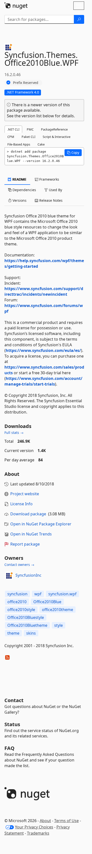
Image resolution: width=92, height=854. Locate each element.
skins (31, 633)
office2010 (16, 601)
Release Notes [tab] (50, 200)
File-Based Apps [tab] (18, 144)
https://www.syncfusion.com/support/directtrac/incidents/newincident (43, 291)
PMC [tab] (30, 129)
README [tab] (19, 179)
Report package (25, 544)
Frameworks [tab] (48, 179)
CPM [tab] (10, 136)
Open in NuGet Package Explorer (40, 524)
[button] (73, 152)
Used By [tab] (55, 189)
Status (12, 724)
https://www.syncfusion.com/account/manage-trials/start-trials (43, 381)
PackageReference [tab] (54, 129)
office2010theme (57, 609)
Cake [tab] (41, 144)
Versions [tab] (19, 200)
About (45, 820)
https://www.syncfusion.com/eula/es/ (43, 350)
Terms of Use (66, 820)
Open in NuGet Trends (31, 534)
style (58, 625)
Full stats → (14, 432)
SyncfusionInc (28, 575)
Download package (28, 514)
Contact (14, 700)
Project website (24, 493)
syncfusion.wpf (62, 594)
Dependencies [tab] (24, 189)
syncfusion (17, 594)
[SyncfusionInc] (9, 575)
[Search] (79, 19)
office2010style (21, 609)
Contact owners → (19, 564)
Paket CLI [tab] (28, 136)
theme (13, 633)
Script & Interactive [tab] (56, 136)
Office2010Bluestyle (25, 617)
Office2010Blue (47, 601)
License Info (21, 504)
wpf (37, 594)
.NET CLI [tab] (13, 129)
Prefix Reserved (25, 82)
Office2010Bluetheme (27, 625)
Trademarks (38, 833)
